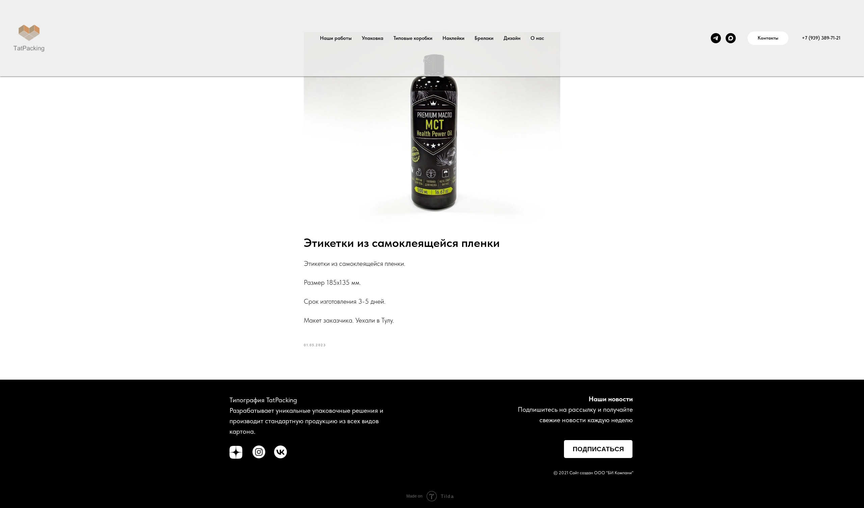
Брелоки (484, 38)
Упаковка (372, 38)
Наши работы (336, 38)
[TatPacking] (731, 38)
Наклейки (453, 38)
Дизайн (512, 38)
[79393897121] (716, 38)
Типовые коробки (413, 38)
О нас (537, 38)
